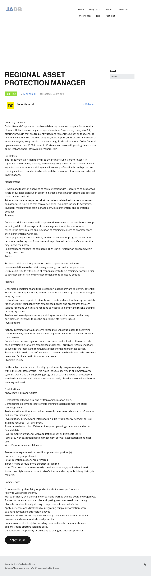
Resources (123, 9)
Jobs (98, 15)
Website (89, 104)
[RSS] (144, 564)
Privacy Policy (84, 15)
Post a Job (110, 15)
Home (81, 9)
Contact (109, 9)
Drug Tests (94, 9)
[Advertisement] (75, 47)
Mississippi (29, 93)
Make (15, 568)
